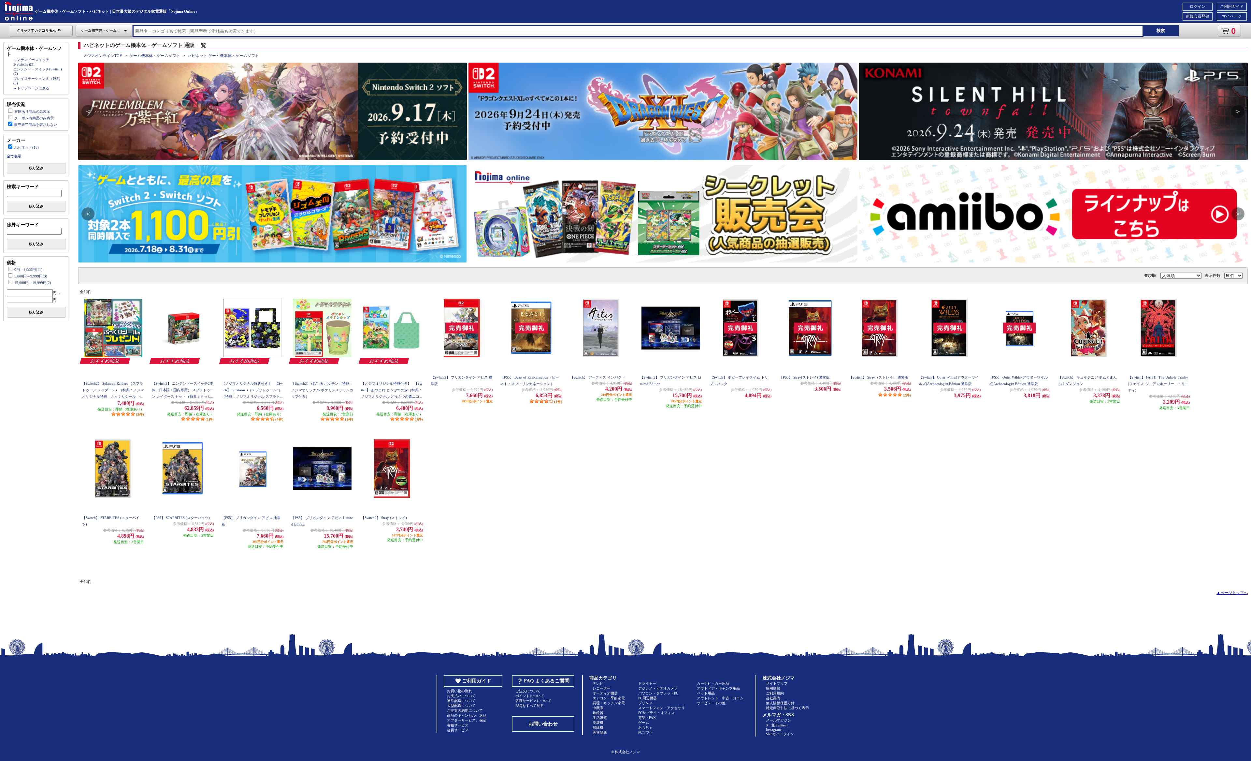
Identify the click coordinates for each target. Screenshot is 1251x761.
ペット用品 (706, 693)
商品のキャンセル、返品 (466, 715)
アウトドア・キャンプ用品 (718, 688)
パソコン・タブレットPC (658, 693)
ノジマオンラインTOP (102, 55)
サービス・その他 (711, 703)
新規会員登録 (1197, 16)
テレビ (598, 683)
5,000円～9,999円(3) (30, 276)
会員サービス (457, 730)
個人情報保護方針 (780, 703)
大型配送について (461, 706)
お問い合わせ (543, 723)
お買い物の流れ (459, 691)
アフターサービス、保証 (466, 720)
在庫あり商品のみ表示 (32, 111)
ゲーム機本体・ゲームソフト (154, 55)
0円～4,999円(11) (28, 270)
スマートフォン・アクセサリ (661, 708)
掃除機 (598, 727)
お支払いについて (461, 696)
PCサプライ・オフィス (656, 713)
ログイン (1197, 6)
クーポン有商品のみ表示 (34, 118)
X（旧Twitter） (778, 725)
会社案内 (773, 698)
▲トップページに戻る (31, 88)
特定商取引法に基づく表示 (787, 708)
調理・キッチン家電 (609, 703)
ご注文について (527, 691)
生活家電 (600, 718)
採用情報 (773, 688)
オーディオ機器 (605, 693)
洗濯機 (598, 722)
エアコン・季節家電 (609, 698)
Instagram (773, 730)
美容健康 (600, 732)
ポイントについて (529, 696)
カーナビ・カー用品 (713, 683)
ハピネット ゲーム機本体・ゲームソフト (223, 55)
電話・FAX (647, 718)
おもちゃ (645, 727)
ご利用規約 (775, 693)
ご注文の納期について (465, 710)
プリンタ (645, 703)
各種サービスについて (533, 701)
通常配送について (461, 701)
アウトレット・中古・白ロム (720, 698)
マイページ (1232, 16)
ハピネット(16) (26, 147)
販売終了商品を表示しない (35, 125)
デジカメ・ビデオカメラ (658, 688)
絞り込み (36, 168)
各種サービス (457, 725)
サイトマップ (776, 683)
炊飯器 (598, 713)
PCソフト (645, 732)
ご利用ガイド (1232, 6)
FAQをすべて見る (529, 706)
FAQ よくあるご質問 (546, 680)
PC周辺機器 (647, 698)
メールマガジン (778, 720)
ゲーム (643, 722)
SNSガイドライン (780, 734)
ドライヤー (647, 683)
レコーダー (602, 688)
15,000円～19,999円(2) (32, 283)
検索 (1161, 30)
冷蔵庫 (598, 708)
